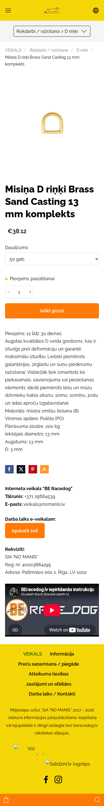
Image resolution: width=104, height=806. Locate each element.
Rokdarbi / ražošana (49, 50)
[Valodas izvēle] (96, 10)
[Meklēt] (98, 800)
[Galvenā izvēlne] (8, 10)
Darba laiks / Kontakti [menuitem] (52, 693)
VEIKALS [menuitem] (32, 654)
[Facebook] (45, 780)
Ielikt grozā (52, 310)
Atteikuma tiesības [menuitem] (49, 674)
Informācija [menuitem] (62, 654)
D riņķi (82, 50)
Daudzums (16, 247)
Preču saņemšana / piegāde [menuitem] (48, 664)
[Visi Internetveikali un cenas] (29, 764)
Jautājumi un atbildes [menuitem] (48, 684)
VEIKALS (13, 50)
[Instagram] (58, 780)
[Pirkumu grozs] (6, 800)
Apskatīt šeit (25, 530)
